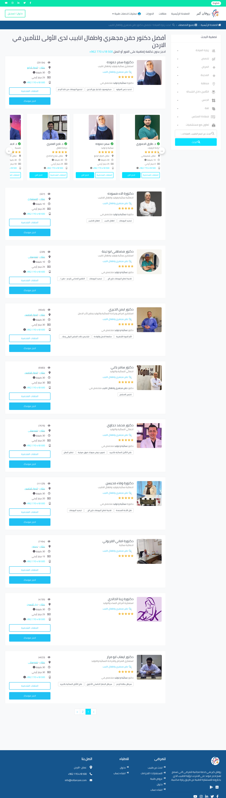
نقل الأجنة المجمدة (124, 510)
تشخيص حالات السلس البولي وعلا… (75, 336)
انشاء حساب (156, 789)
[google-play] (211, 787)
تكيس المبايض (125, 394)
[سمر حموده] (149, 72)
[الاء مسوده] (149, 203)
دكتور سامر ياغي (122, 367)
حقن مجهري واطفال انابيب (115, 72)
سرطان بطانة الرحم (124, 684)
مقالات (162, 13)
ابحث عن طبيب (155, 767)
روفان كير (204, 13)
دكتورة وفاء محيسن (120, 483)
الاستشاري (33, 199)
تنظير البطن (68, 452)
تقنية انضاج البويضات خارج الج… (119, 279)
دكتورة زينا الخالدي (121, 599)
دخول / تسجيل (15, 13)
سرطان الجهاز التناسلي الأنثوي (99, 684)
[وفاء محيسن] (149, 493)
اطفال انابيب (109, 221)
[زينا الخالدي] (149, 609)
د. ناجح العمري (137, 143)
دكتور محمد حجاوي (120, 425)
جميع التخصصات (186, 25)
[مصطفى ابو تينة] (149, 261)
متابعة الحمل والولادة (103, 336)
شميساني (33, 257)
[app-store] (217, 787)
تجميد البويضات (125, 221)
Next (9, 150)
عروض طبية (156, 778)
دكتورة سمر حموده (120, 62)
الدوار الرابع (32, 67)
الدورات (150, 13)
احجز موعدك (30, 101)
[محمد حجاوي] (149, 435)
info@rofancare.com (76, 780)
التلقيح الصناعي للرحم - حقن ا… (72, 279)
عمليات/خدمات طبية (126, 13)
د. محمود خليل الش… (40, 143)
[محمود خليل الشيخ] (38, 127)
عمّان (42, 67)
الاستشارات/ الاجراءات (151, 773)
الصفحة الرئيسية (180, 13)
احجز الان (120, 175)
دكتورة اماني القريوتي (118, 541)
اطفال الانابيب (94, 221)
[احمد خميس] (84, 127)
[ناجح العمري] (130, 127)
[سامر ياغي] (149, 377)
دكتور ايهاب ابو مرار (120, 657)
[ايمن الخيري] (149, 319)
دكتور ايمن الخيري (121, 309)
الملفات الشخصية (29, 91)
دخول (159, 784)
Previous (161, 150)
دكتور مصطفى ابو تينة (118, 251)
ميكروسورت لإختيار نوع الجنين (99, 89)
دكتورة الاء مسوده (121, 193)
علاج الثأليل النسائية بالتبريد (120, 452)
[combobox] (193, 51)
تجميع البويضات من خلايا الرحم (70, 89)
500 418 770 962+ (101, 51)
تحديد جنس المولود (124, 89)
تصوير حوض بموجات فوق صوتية (91, 452)
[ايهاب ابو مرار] (149, 667)
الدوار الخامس (31, 315)
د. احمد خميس (90, 143)
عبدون (35, 546)
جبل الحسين (32, 604)
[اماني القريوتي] (149, 551)
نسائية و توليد (119, 83)
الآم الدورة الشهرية (124, 336)
